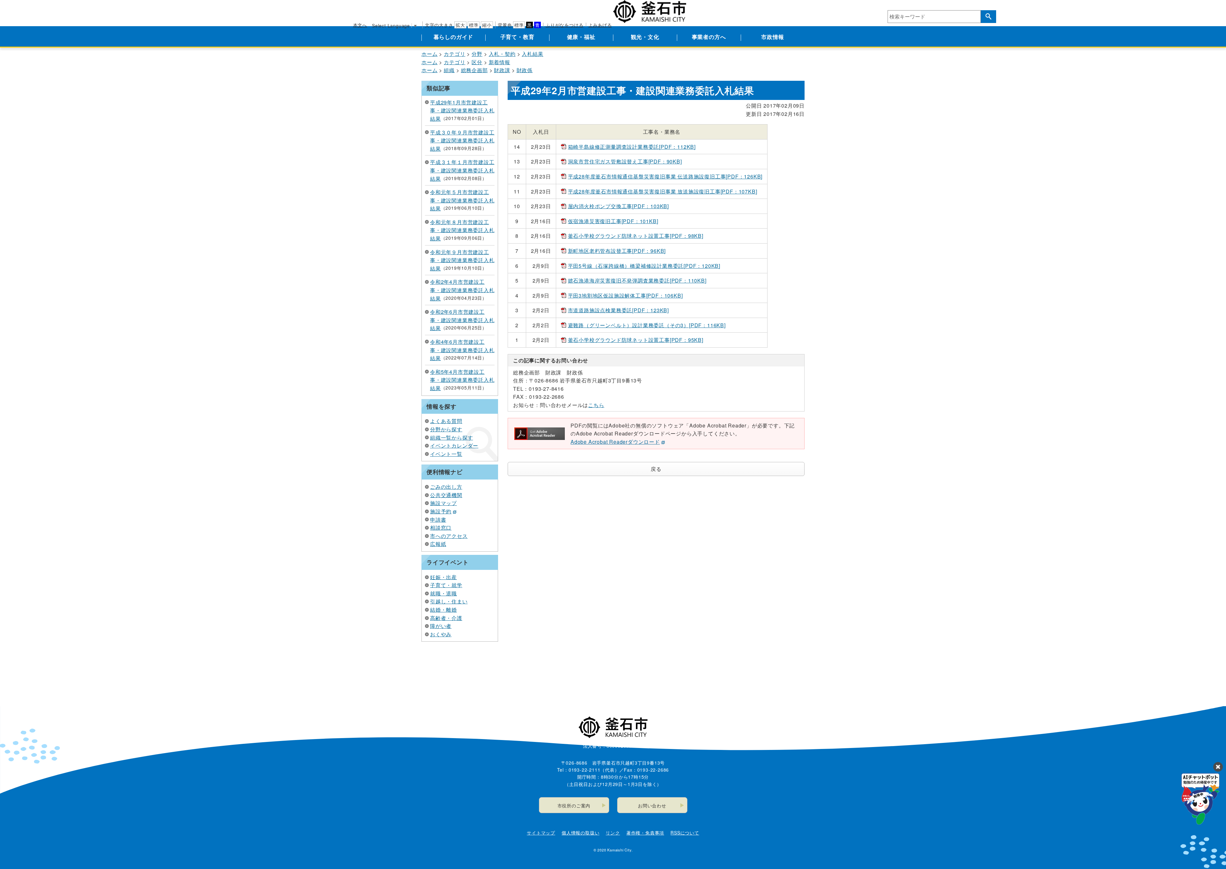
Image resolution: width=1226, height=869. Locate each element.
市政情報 (772, 37)
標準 (474, 25)
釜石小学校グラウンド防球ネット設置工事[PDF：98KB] (635, 235)
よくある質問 (446, 421)
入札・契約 (502, 53)
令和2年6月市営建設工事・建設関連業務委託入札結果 (462, 320)
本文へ (360, 25)
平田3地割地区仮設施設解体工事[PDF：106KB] (625, 295)
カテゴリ (454, 53)
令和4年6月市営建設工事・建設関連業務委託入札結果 (462, 350)
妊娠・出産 (443, 577)
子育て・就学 (446, 585)
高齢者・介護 (446, 618)
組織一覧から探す (451, 437)
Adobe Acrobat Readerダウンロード (615, 441)
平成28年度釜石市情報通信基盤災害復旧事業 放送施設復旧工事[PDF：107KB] (662, 191)
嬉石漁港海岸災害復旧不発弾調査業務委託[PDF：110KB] (637, 280)
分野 (477, 53)
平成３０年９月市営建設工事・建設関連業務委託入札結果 (462, 140)
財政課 (502, 70)
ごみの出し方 (446, 486)
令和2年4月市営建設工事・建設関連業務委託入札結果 (462, 290)
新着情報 (499, 62)
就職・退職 (443, 593)
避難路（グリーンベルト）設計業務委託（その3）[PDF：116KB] (647, 325)
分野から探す (446, 429)
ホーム (429, 53)
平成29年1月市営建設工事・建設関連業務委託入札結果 (462, 110)
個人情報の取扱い (580, 832)
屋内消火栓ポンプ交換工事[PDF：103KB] (618, 206)
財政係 (525, 70)
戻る (656, 468)
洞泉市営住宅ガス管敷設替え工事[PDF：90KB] (625, 161)
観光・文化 (645, 37)
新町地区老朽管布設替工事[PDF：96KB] (617, 250)
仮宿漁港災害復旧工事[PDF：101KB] (613, 221)
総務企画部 (474, 70)
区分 (477, 62)
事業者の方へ (709, 37)
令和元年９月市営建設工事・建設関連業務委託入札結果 (462, 260)
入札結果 (532, 53)
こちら (596, 405)
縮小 (487, 25)
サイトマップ (541, 832)
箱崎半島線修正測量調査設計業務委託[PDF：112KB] (632, 146)
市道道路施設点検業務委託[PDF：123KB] (618, 310)
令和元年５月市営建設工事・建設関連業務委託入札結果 (462, 200)
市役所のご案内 (574, 805)
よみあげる (600, 25)
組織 (449, 70)
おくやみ (440, 634)
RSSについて (684, 832)
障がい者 (440, 626)
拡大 (460, 25)
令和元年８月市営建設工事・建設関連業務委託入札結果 (462, 230)
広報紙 (438, 544)
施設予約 (440, 511)
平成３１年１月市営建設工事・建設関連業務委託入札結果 (462, 170)
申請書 (438, 519)
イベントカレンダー (454, 445)
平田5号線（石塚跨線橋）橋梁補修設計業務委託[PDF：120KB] (644, 265)
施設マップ (443, 503)
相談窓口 (440, 527)
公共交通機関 (446, 495)
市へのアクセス (449, 536)
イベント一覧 (446, 453)
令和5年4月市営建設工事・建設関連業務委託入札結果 (462, 380)
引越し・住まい (449, 601)
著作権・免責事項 (645, 832)
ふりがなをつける (564, 25)
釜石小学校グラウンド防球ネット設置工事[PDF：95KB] (635, 340)
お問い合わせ (652, 805)
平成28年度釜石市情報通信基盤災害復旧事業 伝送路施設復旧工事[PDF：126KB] (665, 176)
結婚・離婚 (443, 609)
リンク (613, 832)
